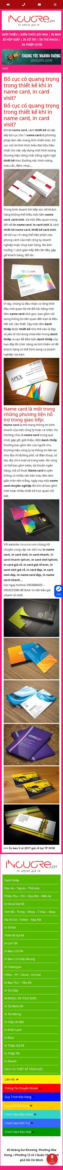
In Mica (9, 1038)
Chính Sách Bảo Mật (18, 1132)
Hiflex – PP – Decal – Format (22, 975)
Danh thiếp (11, 880)
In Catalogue (12, 967)
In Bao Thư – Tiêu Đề (17, 982)
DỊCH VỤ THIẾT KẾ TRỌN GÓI (23, 1069)
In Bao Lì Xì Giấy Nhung (19, 959)
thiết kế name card (17, 230)
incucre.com (28, 544)
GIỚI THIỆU (10, 34)
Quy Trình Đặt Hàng (18, 1097)
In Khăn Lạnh (13, 1030)
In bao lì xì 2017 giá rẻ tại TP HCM (32, 848)
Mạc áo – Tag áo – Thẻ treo (22, 888)
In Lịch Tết (11, 943)
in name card (18, 130)
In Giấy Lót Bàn (14, 1022)
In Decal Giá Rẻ (14, 904)
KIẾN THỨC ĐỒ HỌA (34, 34)
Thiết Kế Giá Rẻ (14, 935)
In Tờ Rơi (10, 927)
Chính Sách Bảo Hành (19, 1114)
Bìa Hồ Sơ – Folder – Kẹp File (22, 920)
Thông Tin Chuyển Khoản (21, 1088)
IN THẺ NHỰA (48, 39)
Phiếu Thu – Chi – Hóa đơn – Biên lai (27, 896)
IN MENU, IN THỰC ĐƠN (20, 998)
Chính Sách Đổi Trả (17, 1123)
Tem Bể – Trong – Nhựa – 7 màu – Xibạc (30, 912)
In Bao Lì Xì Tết (13, 951)
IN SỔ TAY (29, 39)
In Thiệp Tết (12, 1053)
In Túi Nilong (12, 1014)
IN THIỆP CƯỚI (32, 45)
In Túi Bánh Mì (13, 1006)
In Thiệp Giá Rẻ (14, 1045)
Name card (11, 425)
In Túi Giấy (11, 990)
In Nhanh (10, 1061)
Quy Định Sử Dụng (17, 1106)
